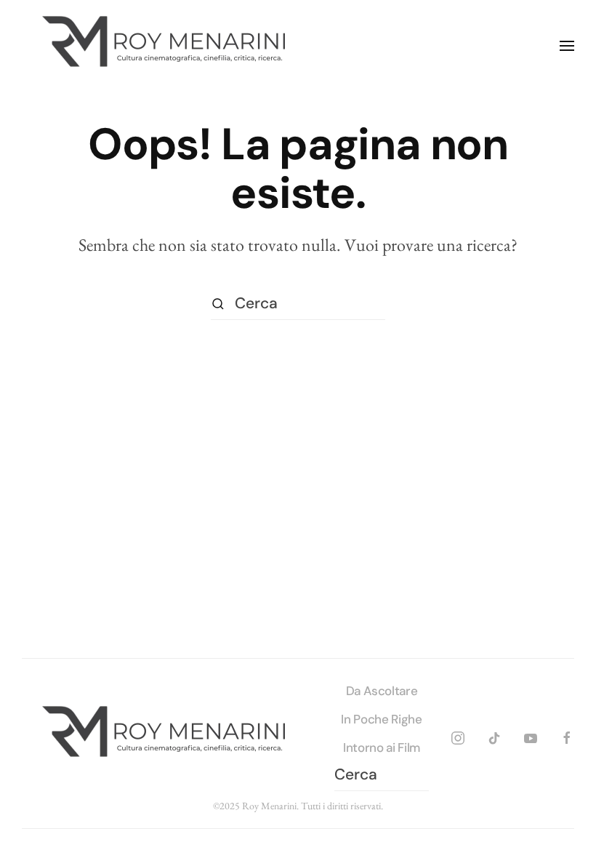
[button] (567, 46)
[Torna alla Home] (167, 46)
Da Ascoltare (382, 691)
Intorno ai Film (381, 747)
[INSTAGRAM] (458, 735)
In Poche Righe (381, 719)
